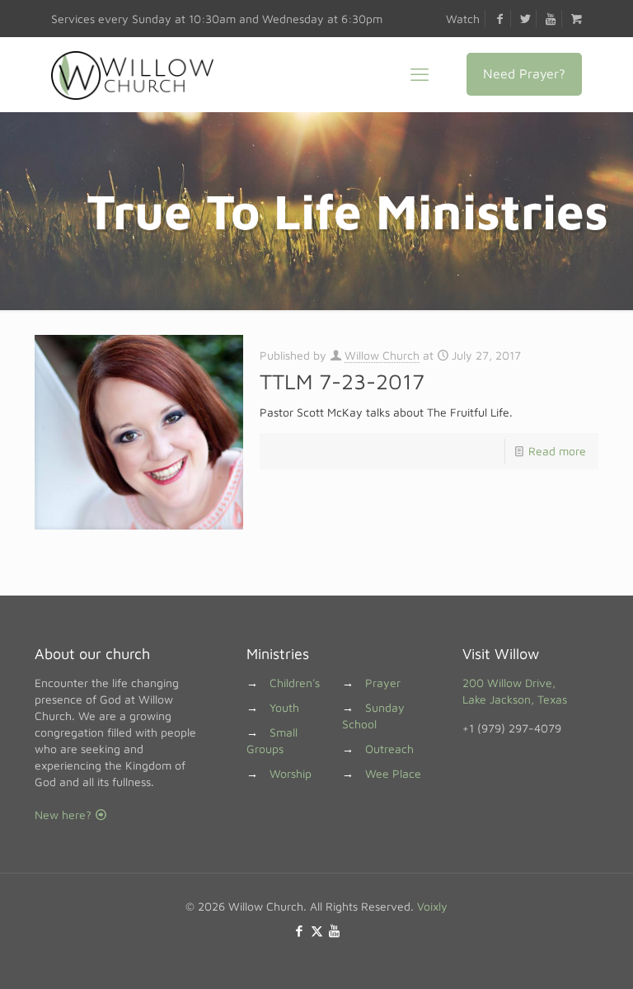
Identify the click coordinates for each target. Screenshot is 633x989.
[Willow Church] (132, 74)
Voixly (432, 906)
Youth (284, 707)
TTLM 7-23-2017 (342, 381)
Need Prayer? (524, 73)
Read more (557, 451)
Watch (463, 19)
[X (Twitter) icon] (317, 931)
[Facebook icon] (299, 931)
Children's (295, 683)
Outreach (389, 749)
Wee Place (393, 773)
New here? (65, 815)
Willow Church (382, 355)
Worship (291, 773)
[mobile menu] (420, 74)
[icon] (334, 931)
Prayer (383, 683)
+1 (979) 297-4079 (511, 728)
